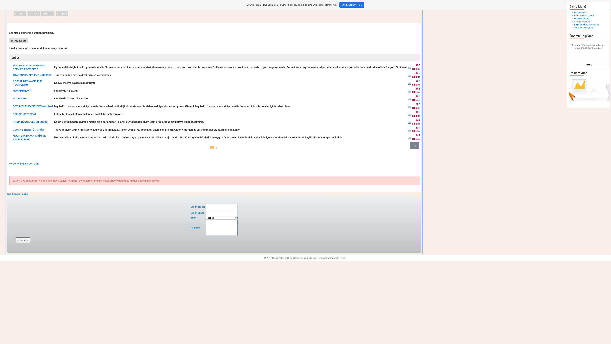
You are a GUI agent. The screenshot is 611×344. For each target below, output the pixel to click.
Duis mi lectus (581, 18)
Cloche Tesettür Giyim (28, 129)
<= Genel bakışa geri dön (24, 163)
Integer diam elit (582, 21)
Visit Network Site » (584, 27)
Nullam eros (580, 12)
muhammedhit (22, 90)
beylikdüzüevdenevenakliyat (33, 106)
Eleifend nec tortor (584, 15)
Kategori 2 (34, 14)
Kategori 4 (62, 14)
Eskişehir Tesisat (24, 114)
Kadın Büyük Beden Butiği (30, 122)
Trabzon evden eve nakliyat (32, 75)
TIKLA (589, 64)
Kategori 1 (20, 14)
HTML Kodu (18, 40)
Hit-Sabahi (20, 98)
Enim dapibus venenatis (586, 24)
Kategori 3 (48, 14)
